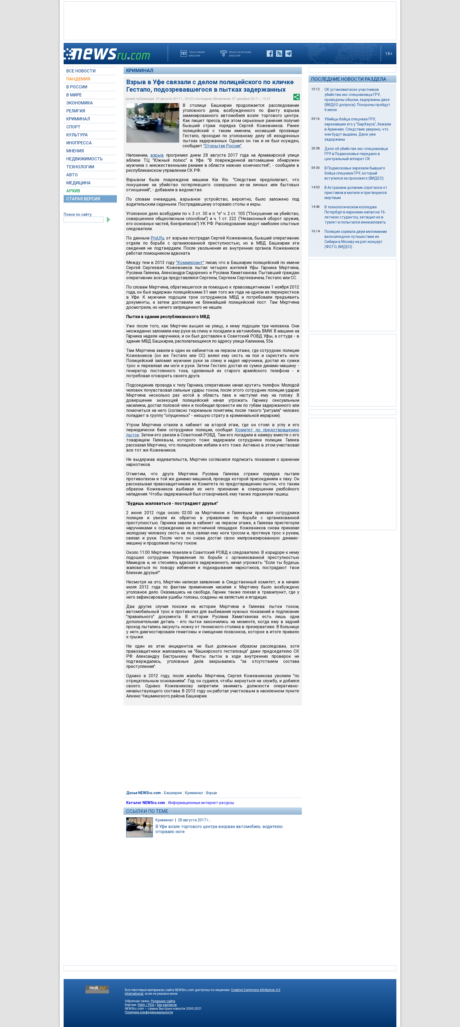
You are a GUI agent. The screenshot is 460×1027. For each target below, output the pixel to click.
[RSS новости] (279, 53)
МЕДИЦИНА (78, 182)
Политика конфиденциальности (149, 1012)
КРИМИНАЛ (78, 118)
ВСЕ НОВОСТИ (81, 71)
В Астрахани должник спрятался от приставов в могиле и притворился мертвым (356, 192)
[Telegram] (288, 53)
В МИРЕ (74, 95)
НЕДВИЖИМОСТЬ (84, 158)
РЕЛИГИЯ (75, 110)
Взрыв (211, 793)
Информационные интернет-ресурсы (201, 803)
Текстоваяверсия (197, 53)
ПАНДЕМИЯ (78, 79)
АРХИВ (73, 190)
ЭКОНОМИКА (79, 102)
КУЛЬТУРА (77, 134)
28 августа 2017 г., (194, 820)
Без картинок (167, 1005)
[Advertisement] (230, 20)
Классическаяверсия (240, 53)
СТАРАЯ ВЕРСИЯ (83, 198)
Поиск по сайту (78, 214)
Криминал (139, 70)
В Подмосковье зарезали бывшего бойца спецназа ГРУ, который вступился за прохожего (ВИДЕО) (355, 173)
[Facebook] (270, 53)
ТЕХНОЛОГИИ (80, 166)
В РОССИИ (76, 87)
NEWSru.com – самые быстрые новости (155, 1008)
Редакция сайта (163, 1001)
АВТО (72, 174)
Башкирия (173, 793)
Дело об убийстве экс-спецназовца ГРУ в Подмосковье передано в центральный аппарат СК (356, 154)
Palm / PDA (146, 1005)
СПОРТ (73, 126)
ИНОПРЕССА (79, 142)
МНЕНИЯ (75, 150)
